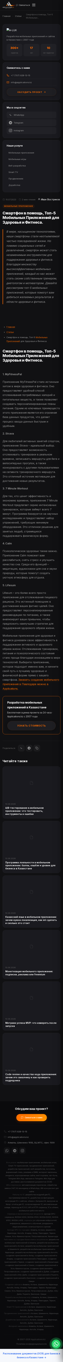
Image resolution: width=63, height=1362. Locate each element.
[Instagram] (22, 1151)
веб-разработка (38, 1169)
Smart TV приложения (18, 1166)
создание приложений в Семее (19, 1265)
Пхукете (26, 1294)
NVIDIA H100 (33, 1217)
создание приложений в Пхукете (43, 1275)
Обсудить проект (29, 92)
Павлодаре (43, 1233)
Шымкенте (50, 1230)
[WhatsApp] (21, 748)
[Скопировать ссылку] (37, 748)
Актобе (20, 1233)
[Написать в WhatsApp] (56, 1344)
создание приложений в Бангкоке (20, 1278)
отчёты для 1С (18, 1204)
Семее (8, 1236)
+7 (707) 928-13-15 (20, 75)
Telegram (18, 122)
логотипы (50, 1169)
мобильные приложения (28, 1162)
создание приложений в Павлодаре (30, 1259)
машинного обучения (31, 1223)
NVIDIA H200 (20, 1217)
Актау (34, 1233)
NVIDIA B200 (45, 1217)
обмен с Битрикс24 (37, 1201)
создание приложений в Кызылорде (41, 1262)
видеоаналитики (20, 1227)
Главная (6, 16)
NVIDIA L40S (17, 1220)
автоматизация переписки (34, 1185)
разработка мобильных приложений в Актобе (36, 1252)
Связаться (24, 5)
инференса (15, 1223)
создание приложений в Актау (20, 1255)
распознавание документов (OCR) (36, 1182)
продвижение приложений (41, 1166)
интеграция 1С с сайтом (16, 1201)
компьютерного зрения (39, 1227)
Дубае (50, 1291)
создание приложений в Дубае (35, 1271)
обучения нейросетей (46, 1220)
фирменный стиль (14, 1172)
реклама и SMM (31, 1172)
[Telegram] (29, 748)
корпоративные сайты (25, 1175)
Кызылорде (53, 1236)
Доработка (14, 185)
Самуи (43, 1294)
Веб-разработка (17, 165)
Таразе (52, 1233)
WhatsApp (19, 115)
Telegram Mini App (16, 1178)
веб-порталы (42, 1175)
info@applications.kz (21, 82)
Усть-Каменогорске (21, 1236)
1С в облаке (53, 1207)
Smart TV (13, 172)
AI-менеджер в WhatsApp (28, 1188)
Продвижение (16, 178)
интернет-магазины (48, 1172)
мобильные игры (48, 1162)
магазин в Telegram (34, 1178)
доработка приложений (19, 1169)
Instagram (19, 130)
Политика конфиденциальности (31, 1344)
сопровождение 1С (34, 1204)
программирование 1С (19, 1198)
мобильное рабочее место (31, 1210)
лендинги (9, 1175)
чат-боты (53, 1175)
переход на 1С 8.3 (19, 1207)
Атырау (28, 1233)
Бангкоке (35, 1294)
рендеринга (47, 1223)
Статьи (18, 16)
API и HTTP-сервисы (37, 1207)
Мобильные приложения (21, 152)
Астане (41, 1230)
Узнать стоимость (31, 725)
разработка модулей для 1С (38, 1194)
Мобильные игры (17, 159)
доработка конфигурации (42, 1198)
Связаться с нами (33, 1117)
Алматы (34, 1230)
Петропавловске (39, 1236)
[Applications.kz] (9, 5)
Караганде (11, 1233)
